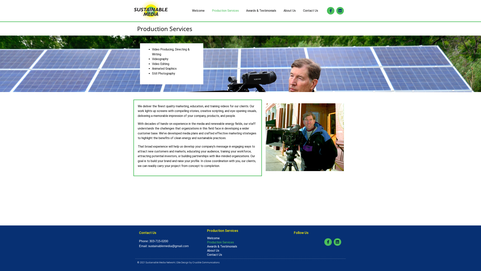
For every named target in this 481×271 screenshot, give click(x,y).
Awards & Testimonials (261, 10)
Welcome (198, 10)
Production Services (225, 10)
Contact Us (310, 10)
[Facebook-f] (330, 10)
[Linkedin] (340, 10)
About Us (290, 10)
